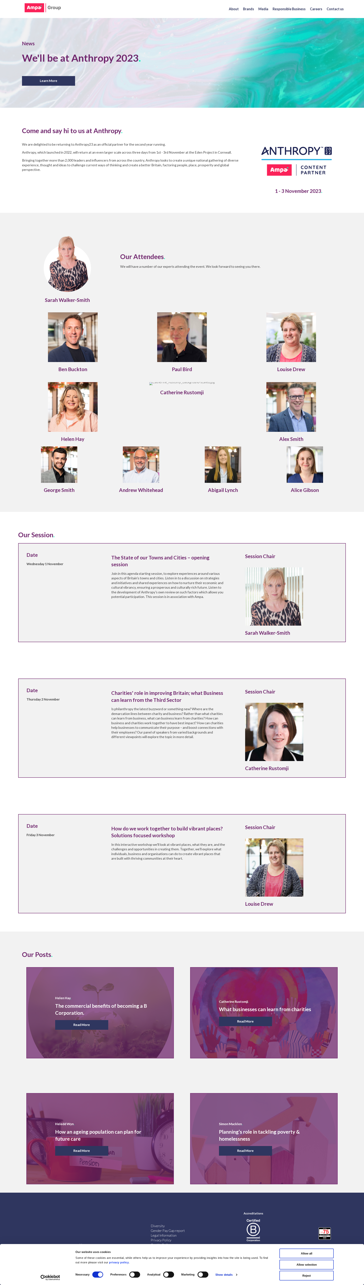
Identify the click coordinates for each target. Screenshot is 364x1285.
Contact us (335, 9)
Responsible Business (289, 9)
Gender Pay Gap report (168, 1230)
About (234, 9)
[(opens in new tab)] (67, 293)
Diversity (158, 1226)
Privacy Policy (161, 1240)
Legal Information (164, 1235)
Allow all (306, 1253)
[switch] (134, 1275)
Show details (224, 1274)
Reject (306, 1275)
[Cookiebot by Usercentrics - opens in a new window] (50, 1277)
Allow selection (307, 1264)
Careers (316, 9)
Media (263, 9)
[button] (48, 81)
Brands (248, 9)
